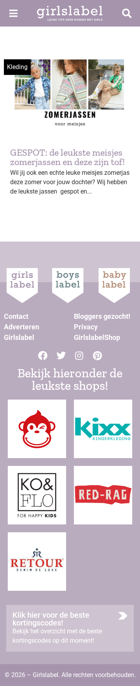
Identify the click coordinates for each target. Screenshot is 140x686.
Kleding (17, 67)
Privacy (86, 327)
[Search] (126, 13)
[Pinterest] (97, 355)
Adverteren (21, 327)
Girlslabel (19, 337)
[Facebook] (42, 355)
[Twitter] (61, 355)
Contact (16, 316)
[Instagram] (79, 355)
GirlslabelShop (97, 337)
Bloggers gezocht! (102, 316)
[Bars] (13, 13)
